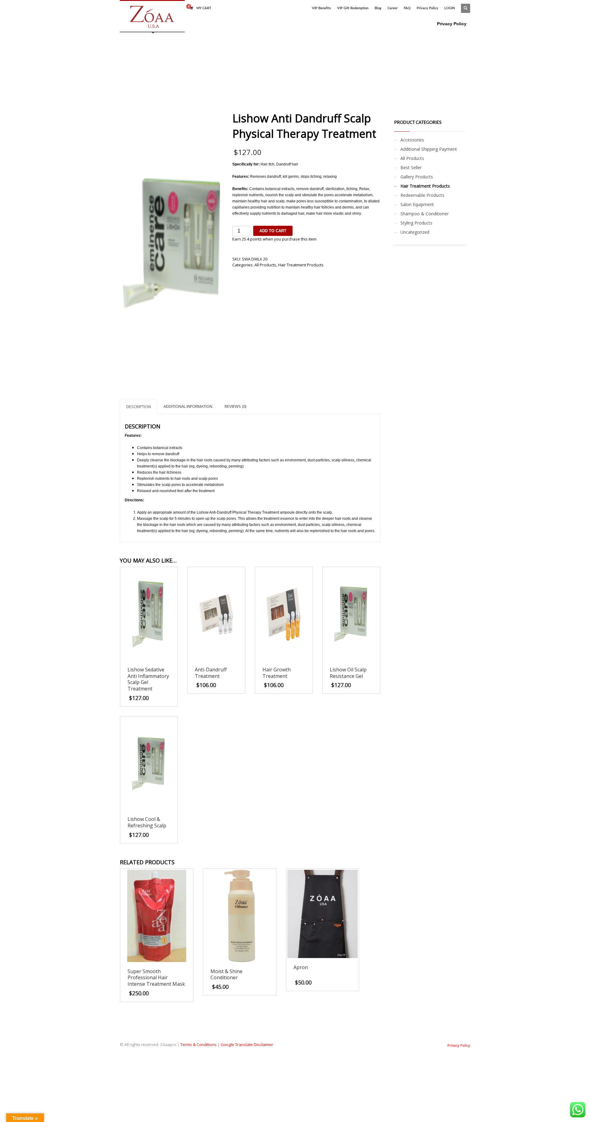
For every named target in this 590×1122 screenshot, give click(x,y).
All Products (265, 265)
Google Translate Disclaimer (247, 1044)
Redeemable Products (422, 195)
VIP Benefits (321, 8)
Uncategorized (414, 232)
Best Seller (411, 167)
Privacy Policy (427, 8)
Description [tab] (138, 406)
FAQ (407, 8)
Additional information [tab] (187, 406)
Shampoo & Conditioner (424, 214)
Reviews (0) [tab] (235, 406)
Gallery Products (416, 177)
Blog (378, 8)
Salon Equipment (417, 204)
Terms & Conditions (198, 1044)
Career (392, 8)
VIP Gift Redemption (352, 8)
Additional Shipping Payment (428, 149)
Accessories (412, 140)
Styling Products (416, 223)
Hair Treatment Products (301, 265)
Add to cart (272, 231)
